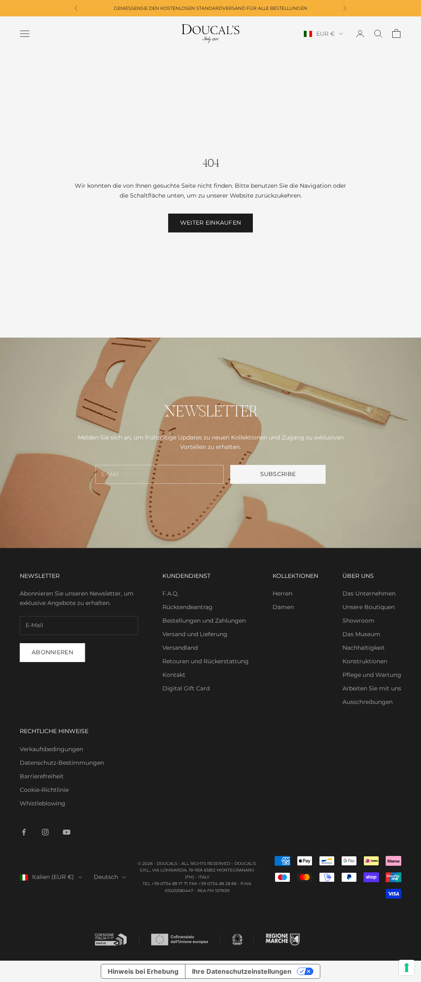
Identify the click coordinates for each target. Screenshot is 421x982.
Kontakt (173, 674)
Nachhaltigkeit (363, 647)
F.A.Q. (170, 593)
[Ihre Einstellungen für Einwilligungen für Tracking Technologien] (406, 967)
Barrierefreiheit (42, 776)
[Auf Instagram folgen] (45, 832)
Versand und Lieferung (194, 634)
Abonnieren (52, 652)
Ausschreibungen (367, 702)
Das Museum (361, 634)
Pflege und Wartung (371, 674)
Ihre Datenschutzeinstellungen (241, 971)
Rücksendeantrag (187, 607)
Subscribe (278, 474)
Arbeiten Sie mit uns (371, 688)
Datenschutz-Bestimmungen (62, 762)
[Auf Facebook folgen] (24, 832)
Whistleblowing (42, 803)
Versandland (180, 647)
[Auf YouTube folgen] (66, 832)
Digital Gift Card (186, 688)
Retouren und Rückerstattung (205, 661)
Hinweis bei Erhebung (143, 971)
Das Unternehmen (369, 593)
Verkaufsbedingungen (51, 749)
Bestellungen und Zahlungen (204, 620)
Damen (283, 607)
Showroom (358, 620)
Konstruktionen (364, 661)
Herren (282, 593)
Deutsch (106, 877)
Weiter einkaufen (210, 222)
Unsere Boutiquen (368, 607)
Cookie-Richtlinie (44, 789)
